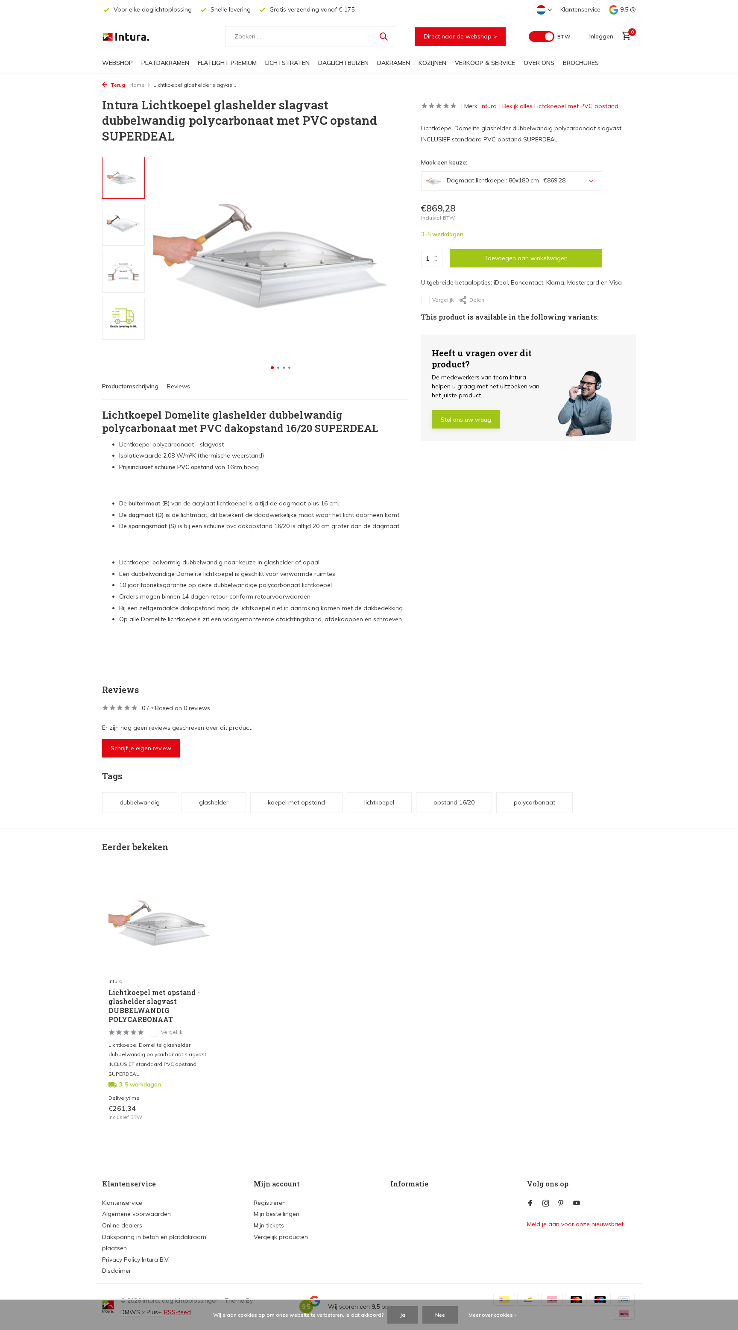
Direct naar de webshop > (460, 36)
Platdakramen (165, 63)
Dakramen (393, 63)
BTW (563, 36)
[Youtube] (576, 1203)
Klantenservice (580, 9)
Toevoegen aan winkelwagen (526, 258)
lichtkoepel (379, 802)
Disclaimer (116, 1270)
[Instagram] (545, 1203)
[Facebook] (530, 1203)
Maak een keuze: (444, 162)
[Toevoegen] (205, 1113)
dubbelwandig (140, 802)
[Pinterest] (561, 1203)
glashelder (213, 802)
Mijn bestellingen (276, 1214)
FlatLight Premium (227, 63)
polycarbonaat (534, 802)
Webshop (117, 63)
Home (137, 85)
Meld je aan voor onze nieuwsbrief (575, 1224)
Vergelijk (443, 300)
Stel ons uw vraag (466, 419)
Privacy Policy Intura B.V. (136, 1259)
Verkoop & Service (485, 63)
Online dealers (122, 1225)
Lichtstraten (287, 63)
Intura (488, 106)
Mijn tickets (269, 1225)
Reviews (178, 386)
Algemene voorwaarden (136, 1214)
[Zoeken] (383, 36)
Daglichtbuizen (343, 63)
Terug (117, 85)
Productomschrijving (130, 386)
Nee (440, 1315)
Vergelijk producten (281, 1237)
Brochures (581, 63)
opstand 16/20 (453, 802)
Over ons (539, 63)
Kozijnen (432, 63)
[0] (624, 36)
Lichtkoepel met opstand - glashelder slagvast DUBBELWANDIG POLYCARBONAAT (154, 1005)
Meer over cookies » (493, 1315)
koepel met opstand (296, 802)
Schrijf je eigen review (141, 748)
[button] (272, 367)
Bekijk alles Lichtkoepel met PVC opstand (560, 106)
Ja (402, 1315)
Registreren (270, 1203)
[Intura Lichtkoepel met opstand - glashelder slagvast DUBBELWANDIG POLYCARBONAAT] (164, 923)
